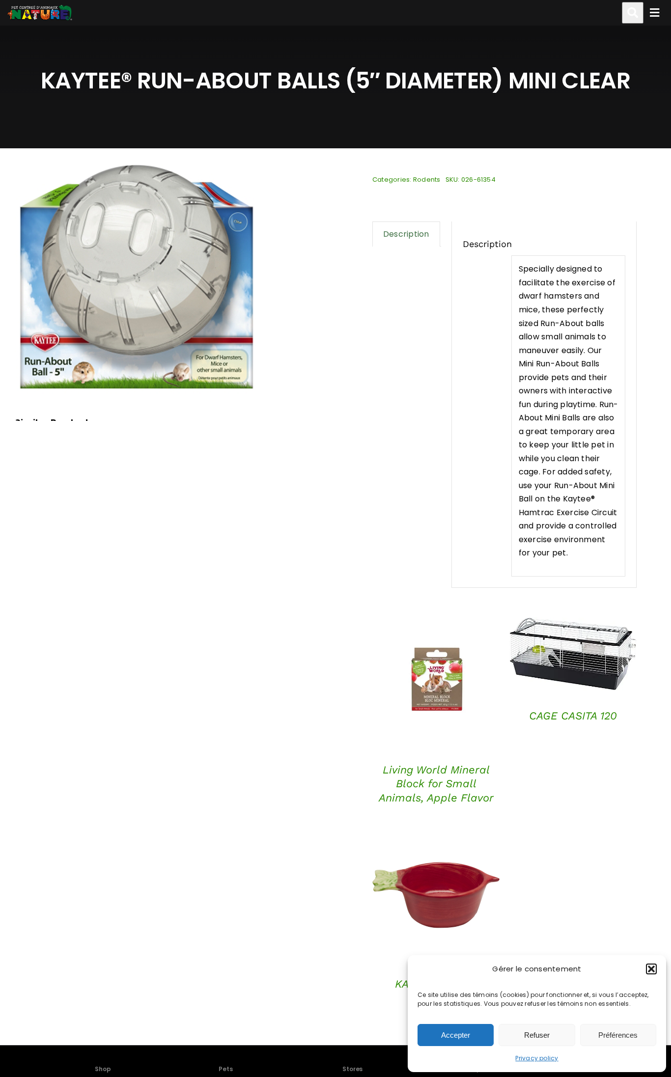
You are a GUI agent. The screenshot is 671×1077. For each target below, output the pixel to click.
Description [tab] (406, 234)
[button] (651, 969)
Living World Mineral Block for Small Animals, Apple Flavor (436, 784)
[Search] (632, 13)
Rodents (427, 179)
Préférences (618, 1035)
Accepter (455, 1035)
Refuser (537, 1035)
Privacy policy (536, 1058)
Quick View (436, 683)
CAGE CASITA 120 (573, 716)
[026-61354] (137, 275)
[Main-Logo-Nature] (40, 13)
